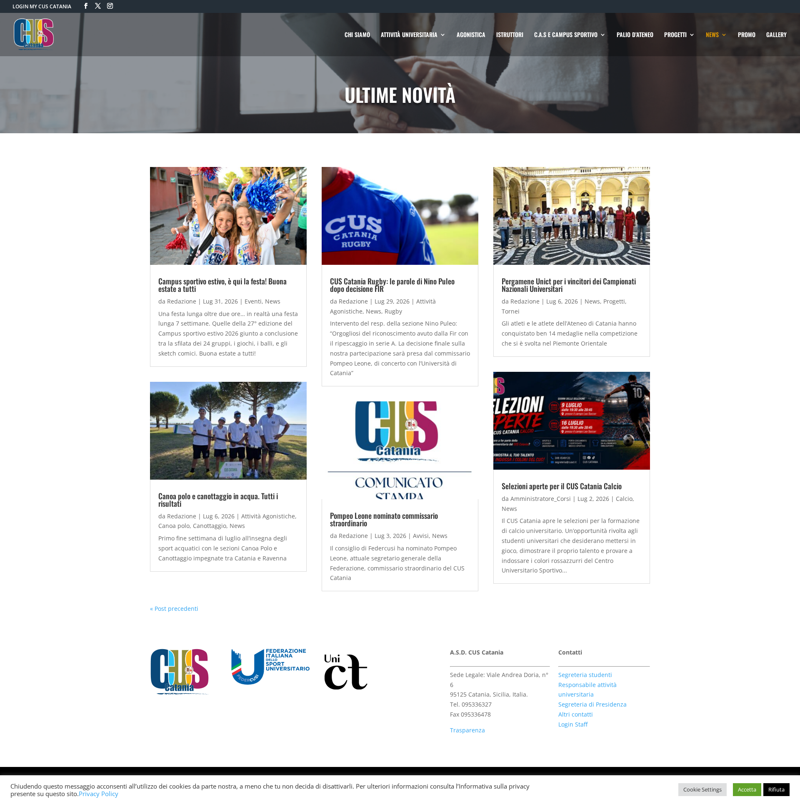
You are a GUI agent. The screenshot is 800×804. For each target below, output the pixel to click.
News (272, 301)
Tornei (511, 311)
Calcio (624, 499)
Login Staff (573, 724)
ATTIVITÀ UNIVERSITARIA (409, 35)
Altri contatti (575, 714)
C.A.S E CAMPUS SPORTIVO (566, 35)
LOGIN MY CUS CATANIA (41, 6)
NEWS (712, 35)
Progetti (614, 301)
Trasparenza (467, 730)
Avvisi (421, 536)
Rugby (393, 311)
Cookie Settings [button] (702, 789)
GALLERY (776, 35)
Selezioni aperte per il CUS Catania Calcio (562, 485)
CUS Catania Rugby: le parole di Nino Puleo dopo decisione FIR (392, 285)
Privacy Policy (98, 793)
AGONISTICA (471, 35)
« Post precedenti (174, 608)
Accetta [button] (747, 789)
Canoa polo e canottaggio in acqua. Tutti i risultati (218, 499)
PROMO (746, 35)
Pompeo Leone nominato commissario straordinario (384, 519)
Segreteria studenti (585, 675)
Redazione (181, 301)
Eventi (253, 301)
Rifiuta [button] (776, 789)
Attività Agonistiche (268, 516)
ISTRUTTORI (509, 35)
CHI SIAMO (357, 35)
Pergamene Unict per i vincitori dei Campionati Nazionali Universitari (569, 285)
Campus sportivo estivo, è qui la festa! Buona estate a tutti (222, 285)
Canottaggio (209, 526)
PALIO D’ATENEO (635, 35)
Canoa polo (174, 526)
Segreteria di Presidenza (592, 704)
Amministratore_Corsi (540, 499)
